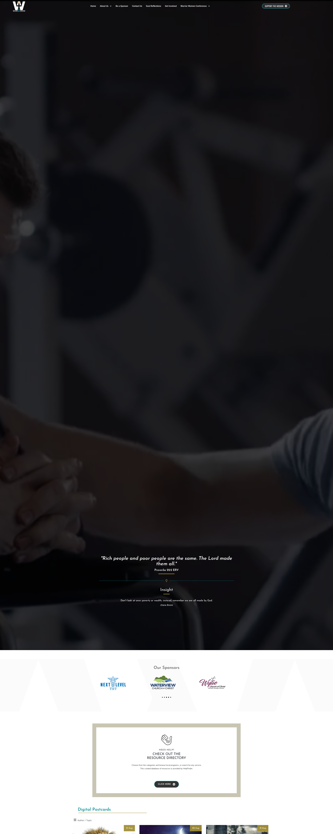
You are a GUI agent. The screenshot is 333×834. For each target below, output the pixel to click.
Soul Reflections (153, 6)
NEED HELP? (166, 750)
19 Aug (263, 828)
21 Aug (129, 828)
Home (93, 6)
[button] (162, 697)
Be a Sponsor (122, 6)
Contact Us (137, 6)
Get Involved (171, 6)
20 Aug (195, 828)
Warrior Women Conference (194, 6)
